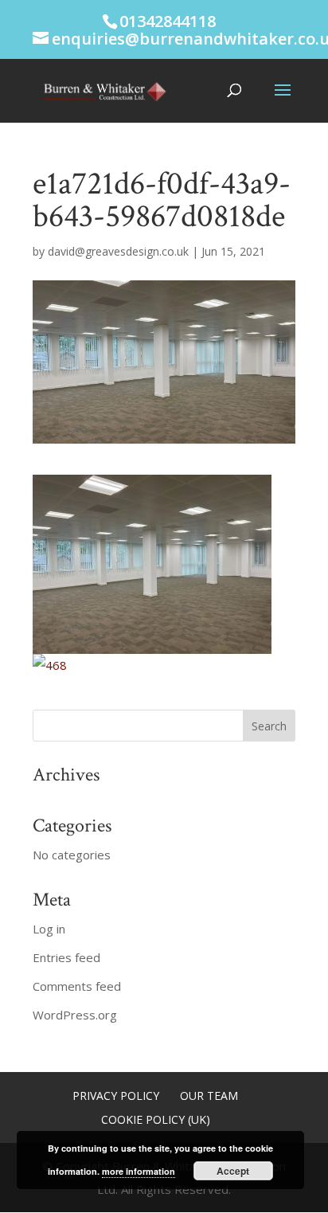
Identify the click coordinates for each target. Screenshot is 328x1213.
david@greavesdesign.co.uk (118, 251)
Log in (49, 929)
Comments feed (77, 986)
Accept (233, 1171)
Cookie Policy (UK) (155, 1119)
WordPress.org (75, 1015)
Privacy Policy (115, 1095)
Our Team (209, 1095)
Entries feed (66, 957)
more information (138, 1171)
